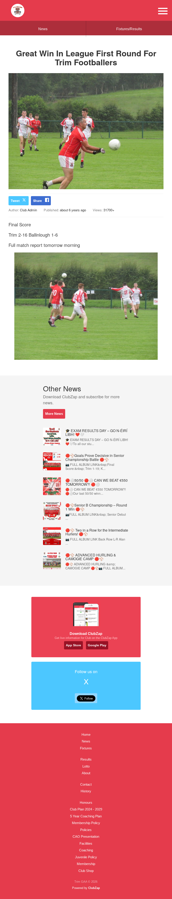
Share (37, 200)
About (86, 773)
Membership (86, 864)
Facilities (86, 843)
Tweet (15, 200)
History (86, 791)
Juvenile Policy (86, 857)
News (42, 29)
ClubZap (94, 888)
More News (54, 414)
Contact (86, 784)
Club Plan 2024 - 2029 (86, 809)
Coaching (86, 850)
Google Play (97, 645)
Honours (86, 802)
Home (86, 734)
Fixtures (86, 748)
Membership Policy (86, 823)
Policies (86, 830)
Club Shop (86, 871)
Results (86, 759)
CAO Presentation (86, 836)
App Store (73, 645)
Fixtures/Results (129, 29)
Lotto (86, 766)
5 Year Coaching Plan (86, 816)
